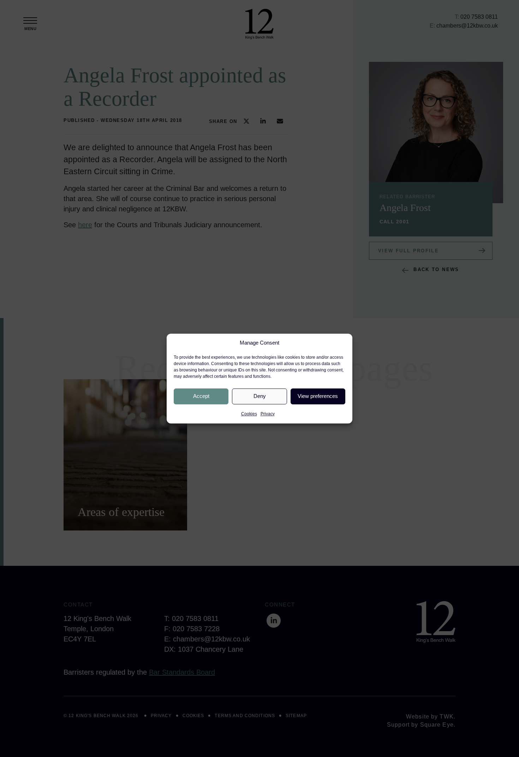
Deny (259, 396)
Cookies (249, 413)
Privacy (268, 413)
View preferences (318, 396)
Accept (201, 396)
